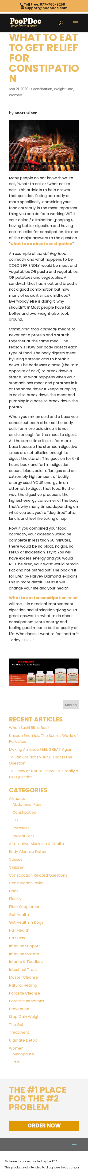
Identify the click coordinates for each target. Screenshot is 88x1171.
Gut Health (19, 914)
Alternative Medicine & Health (36, 843)
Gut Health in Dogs (26, 922)
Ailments (17, 798)
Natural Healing (23, 985)
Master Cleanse (23, 977)
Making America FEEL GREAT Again (40, 749)
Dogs (13, 891)
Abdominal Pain (26, 804)
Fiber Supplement (25, 906)
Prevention (19, 1009)
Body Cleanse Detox (27, 851)
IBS (15, 820)
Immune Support (24, 946)
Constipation (41, 89)
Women (15, 95)
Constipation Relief (26, 883)
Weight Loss (63, 89)
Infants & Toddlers (26, 961)
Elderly (15, 898)
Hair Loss (17, 938)
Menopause (23, 1054)
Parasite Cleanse (24, 993)
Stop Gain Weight (25, 1016)
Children (16, 867)
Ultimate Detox (23, 1040)
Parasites (21, 828)
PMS (16, 1062)
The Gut (16, 1024)
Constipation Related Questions (38, 875)
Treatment (19, 1032)
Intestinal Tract (23, 969)
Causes (15, 859)
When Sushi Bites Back (29, 727)
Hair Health (19, 930)
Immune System (24, 954)
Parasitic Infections (26, 1001)
